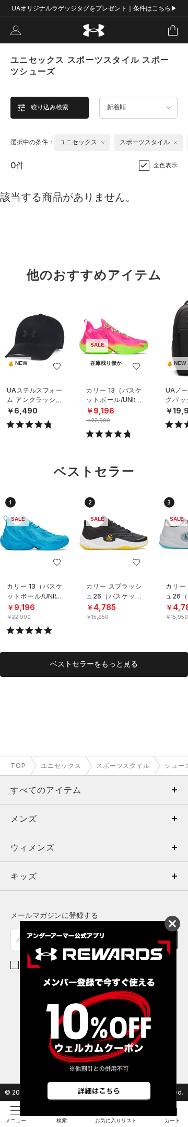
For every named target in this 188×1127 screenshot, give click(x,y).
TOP (18, 765)
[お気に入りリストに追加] (57, 366)
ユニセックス (61, 765)
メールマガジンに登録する (54, 915)
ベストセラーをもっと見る (94, 664)
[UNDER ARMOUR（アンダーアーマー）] (94, 30)
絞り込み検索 (49, 107)
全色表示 (166, 165)
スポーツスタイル (123, 765)
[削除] (103, 143)
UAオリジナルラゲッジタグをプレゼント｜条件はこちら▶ (94, 8)
